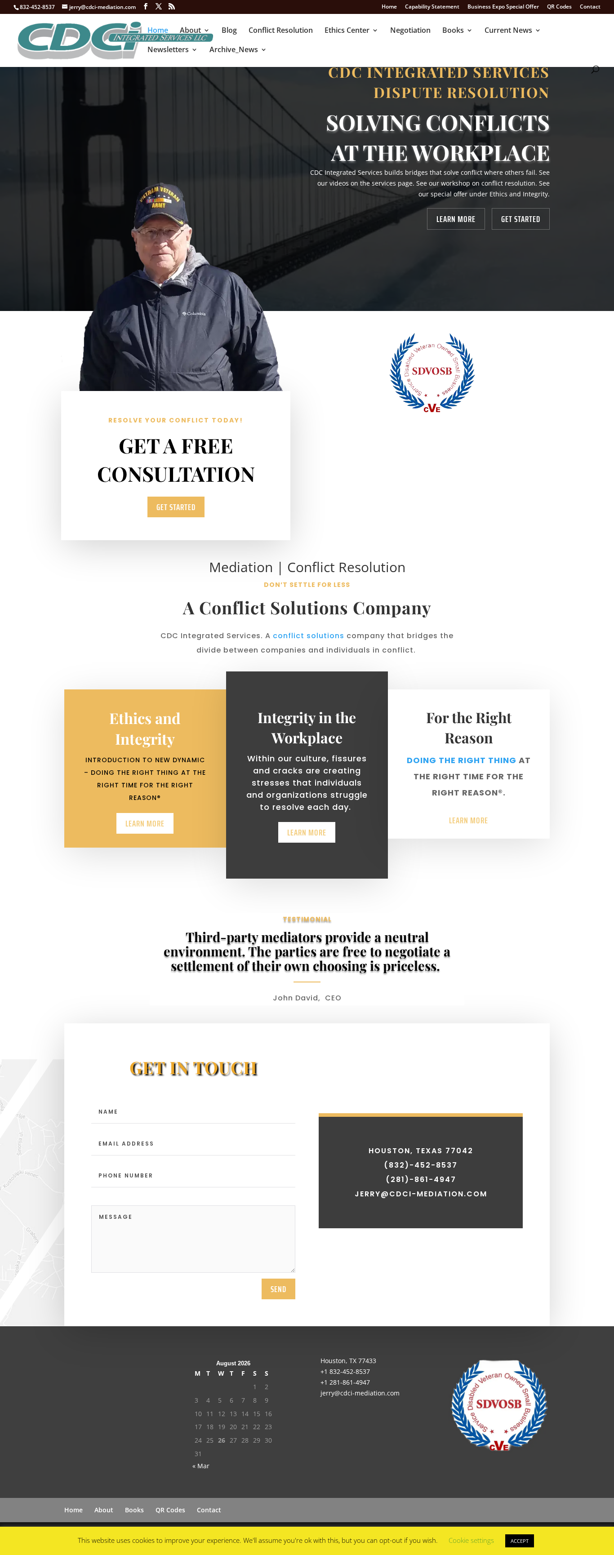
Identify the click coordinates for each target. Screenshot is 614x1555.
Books (453, 31)
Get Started (520, 219)
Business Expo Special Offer (503, 7)
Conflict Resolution (281, 31)
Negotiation (410, 31)
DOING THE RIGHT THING (461, 760)
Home (389, 7)
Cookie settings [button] (471, 1540)
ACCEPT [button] (520, 1540)
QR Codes (559, 7)
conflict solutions (308, 636)
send (278, 1289)
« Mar (200, 1466)
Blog (229, 31)
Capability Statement (432, 7)
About (190, 31)
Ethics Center (347, 31)
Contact (590, 7)
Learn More (456, 219)
